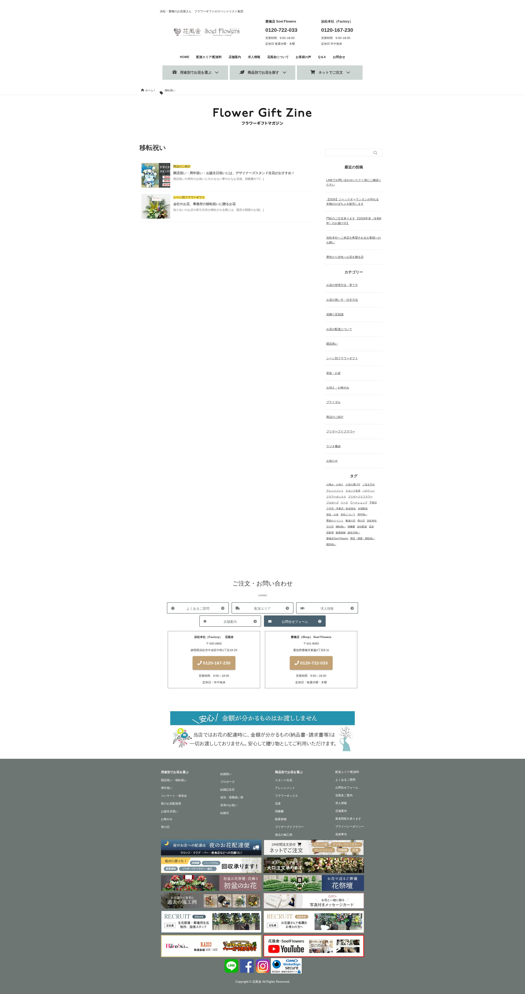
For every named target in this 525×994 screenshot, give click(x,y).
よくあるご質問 (197, 608)
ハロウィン (368, 490)
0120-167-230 (337, 30)
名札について (348, 514)
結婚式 (224, 813)
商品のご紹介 (335, 417)
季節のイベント (335, 520)
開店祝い (332, 343)
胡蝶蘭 (351, 526)
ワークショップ (358, 502)
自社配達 (362, 526)
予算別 (373, 502)
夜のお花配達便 (171, 803)
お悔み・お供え (335, 484)
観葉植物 (341, 532)
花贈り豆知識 (335, 314)
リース (344, 502)
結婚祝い (226, 774)
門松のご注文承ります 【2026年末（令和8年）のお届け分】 (353, 221)
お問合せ (339, 57)
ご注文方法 (368, 484)
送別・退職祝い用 (231, 797)
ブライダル (333, 402)
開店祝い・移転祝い (174, 780)
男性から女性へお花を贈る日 (345, 257)
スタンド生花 (353, 490)
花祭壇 (330, 532)
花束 (371, 526)
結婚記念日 (227, 789)
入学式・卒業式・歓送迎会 (341, 508)
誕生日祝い (354, 532)
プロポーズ (332, 502)
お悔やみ (166, 819)
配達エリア (262, 608)
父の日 (330, 526)
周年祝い (362, 514)
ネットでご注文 (329, 72)
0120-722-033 (281, 30)
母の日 (361, 520)
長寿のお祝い (228, 805)
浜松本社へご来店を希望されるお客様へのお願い (353, 240)
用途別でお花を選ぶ (194, 72)
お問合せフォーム (295, 621)
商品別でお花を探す (261, 72)
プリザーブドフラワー (340, 431)
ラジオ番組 (333, 446)
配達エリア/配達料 (209, 57)
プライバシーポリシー (349, 826)
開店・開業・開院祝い (362, 538)
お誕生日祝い (169, 811)
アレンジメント (335, 490)
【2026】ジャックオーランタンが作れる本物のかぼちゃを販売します (352, 201)
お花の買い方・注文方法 (342, 299)
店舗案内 (235, 57)
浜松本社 (372, 520)
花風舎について (278, 57)
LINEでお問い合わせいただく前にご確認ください (353, 182)
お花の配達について (339, 329)
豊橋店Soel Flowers (337, 538)
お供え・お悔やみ (337, 387)
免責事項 (341, 834)
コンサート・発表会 (174, 795)
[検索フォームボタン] (375, 153)
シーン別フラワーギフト (342, 358)
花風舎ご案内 (344, 795)
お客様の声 (303, 57)
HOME (184, 57)
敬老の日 (350, 520)
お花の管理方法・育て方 (342, 285)
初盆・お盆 (333, 373)
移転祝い (341, 526)
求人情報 (254, 57)
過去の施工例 (283, 834)
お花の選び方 (353, 484)
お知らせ (332, 460)
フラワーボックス (336, 496)
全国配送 (363, 508)
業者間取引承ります (348, 818)
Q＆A (322, 57)
